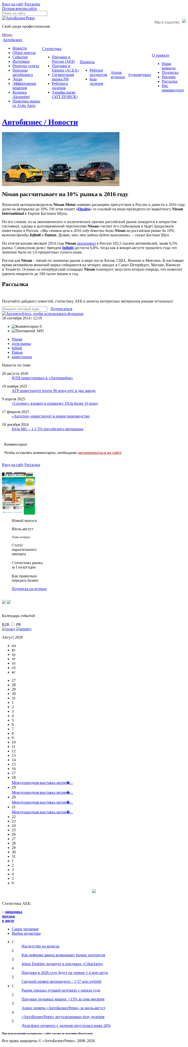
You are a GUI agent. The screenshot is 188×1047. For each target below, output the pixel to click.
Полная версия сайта (19, 8)
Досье (17, 79)
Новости (19, 48)
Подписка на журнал (29, 589)
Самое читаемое (25, 929)
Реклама (169, 77)
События (19, 57)
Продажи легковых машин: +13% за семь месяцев (63, 999)
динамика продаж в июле (12, 916)
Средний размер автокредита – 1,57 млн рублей (61, 981)
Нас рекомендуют (173, 88)
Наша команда (169, 66)
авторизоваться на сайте (100, 453)
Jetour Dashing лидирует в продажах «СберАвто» (62, 964)
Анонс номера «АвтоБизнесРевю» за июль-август (63, 1008)
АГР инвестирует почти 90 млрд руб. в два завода (53, 391)
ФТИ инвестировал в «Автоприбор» (42, 378)
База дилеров (96, 81)
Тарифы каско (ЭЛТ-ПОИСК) (64, 94)
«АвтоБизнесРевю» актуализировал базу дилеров (63, 1017)
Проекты (87, 62)
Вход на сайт (13, 4)
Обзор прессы (24, 52)
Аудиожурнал (139, 75)
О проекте (160, 55)
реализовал (86, 243)
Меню (7, 35)
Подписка (170, 72)
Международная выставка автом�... (42, 783)
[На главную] (18, 18)
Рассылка (32, 4)
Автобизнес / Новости (40, 122)
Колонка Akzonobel (21, 94)
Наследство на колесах (40, 946)
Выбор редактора (26, 933)
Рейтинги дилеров (60, 85)
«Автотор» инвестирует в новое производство (51, 416)
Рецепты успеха (25, 66)
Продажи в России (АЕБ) (63, 59)
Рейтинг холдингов (98, 72)
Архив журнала (118, 74)
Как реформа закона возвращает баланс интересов (63, 955)
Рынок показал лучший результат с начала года (61, 990)
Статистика (51, 49)
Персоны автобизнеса (22, 72)
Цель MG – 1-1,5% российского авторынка (47, 429)
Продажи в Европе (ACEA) (65, 68)
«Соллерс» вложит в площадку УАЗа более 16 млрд (55, 403)
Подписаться (61, 309)
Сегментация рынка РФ (63, 77)
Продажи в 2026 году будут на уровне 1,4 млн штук (65, 973)
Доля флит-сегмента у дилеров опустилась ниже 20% (66, 1025)
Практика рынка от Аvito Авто (26, 103)
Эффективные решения (24, 85)
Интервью (21, 61)
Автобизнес (13, 40)
